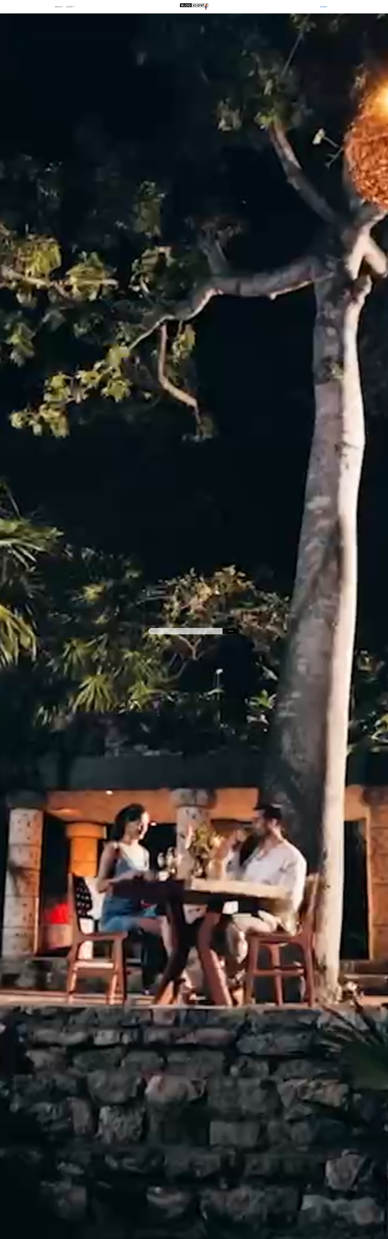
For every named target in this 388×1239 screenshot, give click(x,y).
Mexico (58, 7)
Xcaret (69, 7)
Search (231, 631)
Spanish (323, 7)
